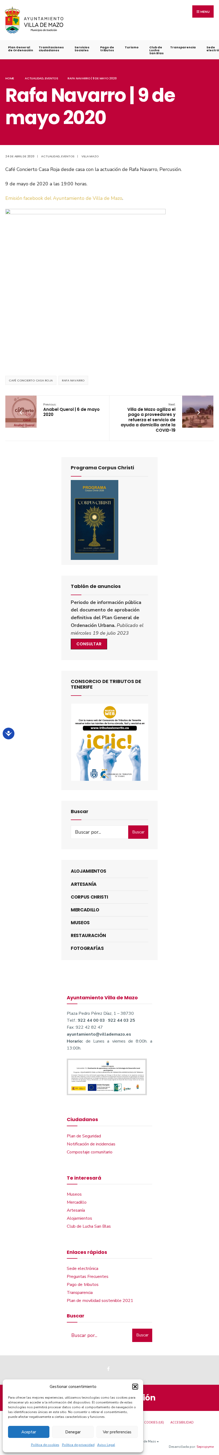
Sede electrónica (82, 1268)
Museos (80, 922)
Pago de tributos (107, 48)
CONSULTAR (88, 644)
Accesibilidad (182, 1423)
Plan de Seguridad (84, 1136)
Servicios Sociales (82, 48)
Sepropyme (205, 1447)
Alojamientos (88, 871)
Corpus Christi (89, 897)
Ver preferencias (117, 1432)
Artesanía (84, 884)
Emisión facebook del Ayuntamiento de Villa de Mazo (63, 198)
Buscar (138, 832)
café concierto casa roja (31, 380)
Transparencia (183, 47)
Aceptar (28, 1432)
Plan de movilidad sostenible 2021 (100, 1301)
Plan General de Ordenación (20, 48)
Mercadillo (85, 910)
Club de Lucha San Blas (156, 50)
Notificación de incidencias (91, 1144)
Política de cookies (45, 1445)
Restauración (88, 935)
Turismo (132, 47)
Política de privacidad (78, 1445)
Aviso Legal (106, 1445)
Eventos (51, 78)
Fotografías (87, 948)
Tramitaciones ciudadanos (51, 48)
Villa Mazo (90, 156)
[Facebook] (109, 1369)
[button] (135, 1386)
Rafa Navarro (73, 380)
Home (9, 78)
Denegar (73, 1432)
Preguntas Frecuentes (87, 1277)
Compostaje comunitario (89, 1152)
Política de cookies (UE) (144, 1423)
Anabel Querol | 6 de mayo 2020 (71, 409)
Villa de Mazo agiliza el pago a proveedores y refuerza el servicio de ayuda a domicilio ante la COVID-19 (148, 417)
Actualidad (34, 78)
